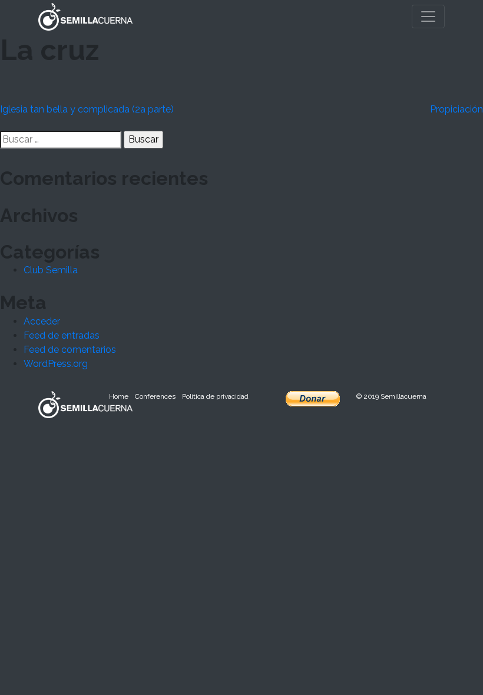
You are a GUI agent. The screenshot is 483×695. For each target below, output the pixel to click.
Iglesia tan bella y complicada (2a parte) (87, 109)
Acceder (42, 321)
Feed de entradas (62, 335)
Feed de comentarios (70, 349)
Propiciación (456, 109)
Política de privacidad (215, 396)
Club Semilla (51, 270)
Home (118, 396)
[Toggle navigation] (428, 16)
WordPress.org (56, 363)
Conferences (155, 396)
